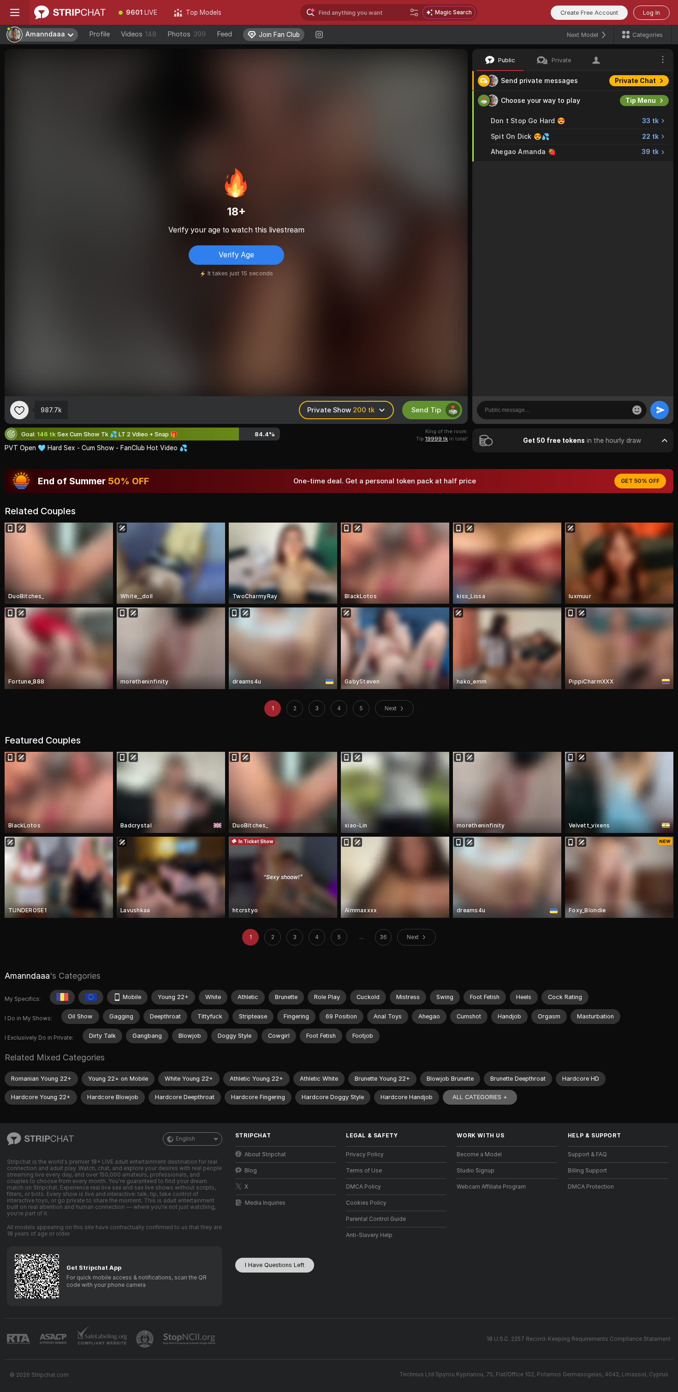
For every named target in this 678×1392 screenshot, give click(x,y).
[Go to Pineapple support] (145, 1339)
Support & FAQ (587, 1154)
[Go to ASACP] (54, 1339)
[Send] (659, 410)
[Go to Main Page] (70, 12)
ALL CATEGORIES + (479, 1097)
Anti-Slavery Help (369, 1235)
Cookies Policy (366, 1203)
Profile (99, 34)
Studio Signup (475, 1170)
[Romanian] (62, 997)
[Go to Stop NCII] (190, 1338)
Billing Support (587, 1170)
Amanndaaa (27, 976)
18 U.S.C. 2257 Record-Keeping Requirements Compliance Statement (579, 1339)
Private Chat (635, 80)
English (185, 1139)
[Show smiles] (636, 410)
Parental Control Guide (376, 1219)
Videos (138, 34)
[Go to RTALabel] (19, 1339)
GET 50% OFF (640, 481)
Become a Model (479, 1154)
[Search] (414, 12)
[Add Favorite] (19, 410)
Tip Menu (640, 100)
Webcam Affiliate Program (491, 1187)
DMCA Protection (591, 1187)
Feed (224, 34)
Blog (250, 1170)
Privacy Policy (365, 1154)
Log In (651, 12)
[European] (90, 997)
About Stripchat (265, 1154)
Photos (186, 34)
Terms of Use (364, 1170)
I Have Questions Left (274, 1264)
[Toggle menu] (15, 12)
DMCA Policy (363, 1187)
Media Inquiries (265, 1203)
